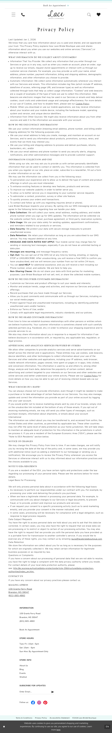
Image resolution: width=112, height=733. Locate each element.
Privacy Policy (41, 718)
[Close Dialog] (4, 726)
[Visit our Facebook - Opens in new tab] (33, 702)
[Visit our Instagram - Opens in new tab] (39, 702)
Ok (107, 727)
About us (24, 666)
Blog (22, 669)
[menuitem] (13, 15)
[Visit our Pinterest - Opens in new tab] (45, 702)
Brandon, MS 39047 (18, 592)
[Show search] (89, 14)
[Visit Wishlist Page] (98, 15)
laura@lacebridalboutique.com (86, 539)
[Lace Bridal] (56, 14)
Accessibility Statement (60, 718)
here (58, 730)
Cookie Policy (82, 104)
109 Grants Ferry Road (20, 589)
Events (23, 673)
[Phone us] (23, 14)
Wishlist (23, 677)
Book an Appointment (29, 630)
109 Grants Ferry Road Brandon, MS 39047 (30, 615)
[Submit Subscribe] (51, 691)
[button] (13, 15)
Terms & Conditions (24, 718)
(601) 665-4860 (16, 596)
